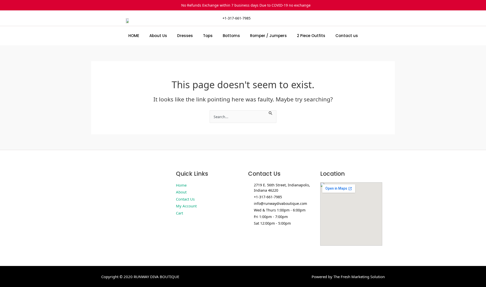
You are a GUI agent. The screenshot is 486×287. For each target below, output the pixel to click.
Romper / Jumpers (268, 35)
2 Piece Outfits (311, 35)
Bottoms (231, 35)
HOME (133, 35)
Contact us (346, 35)
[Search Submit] (271, 112)
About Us (158, 35)
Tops (208, 35)
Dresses (185, 35)
